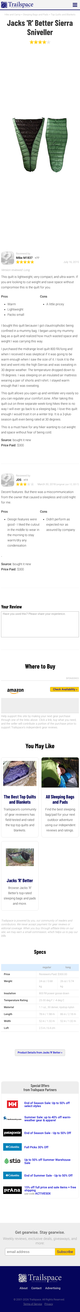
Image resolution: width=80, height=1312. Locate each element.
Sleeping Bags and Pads (35, 14)
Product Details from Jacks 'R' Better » (40, 1052)
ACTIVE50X (43, 1193)
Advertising (52, 1288)
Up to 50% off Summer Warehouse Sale (47, 1161)
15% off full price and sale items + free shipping (50, 1189)
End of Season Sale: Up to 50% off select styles (47, 1104)
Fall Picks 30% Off (36, 1147)
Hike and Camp (12, 14)
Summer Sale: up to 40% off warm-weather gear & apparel (47, 1118)
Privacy (48, 1304)
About (24, 1288)
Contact (36, 1288)
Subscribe (65, 1252)
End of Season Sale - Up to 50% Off (47, 1133)
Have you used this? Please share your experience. (34, 613)
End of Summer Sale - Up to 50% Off (48, 1175)
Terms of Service (32, 1304)
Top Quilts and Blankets (63, 14)
